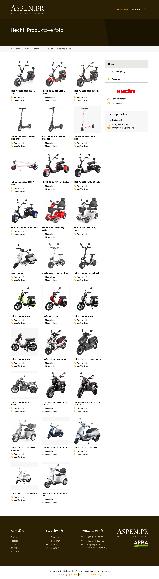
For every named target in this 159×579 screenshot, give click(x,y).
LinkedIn (55, 548)
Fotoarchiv (37, 49)
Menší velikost (19, 100)
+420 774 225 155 (95, 541)
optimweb (73, 574)
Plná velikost (19, 97)
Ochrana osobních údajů (90, 574)
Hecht (26, 49)
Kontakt (136, 9)
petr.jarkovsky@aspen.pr (123, 127)
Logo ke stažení (119, 99)
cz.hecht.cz (117, 103)
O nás (13, 544)
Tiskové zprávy (118, 71)
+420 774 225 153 (120, 124)
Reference (16, 541)
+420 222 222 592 (95, 537)
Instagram (56, 541)
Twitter (54, 544)
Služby (14, 537)
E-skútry (49, 49)
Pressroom (122, 9)
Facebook (55, 537)
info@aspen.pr (93, 544)
